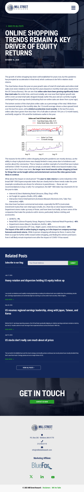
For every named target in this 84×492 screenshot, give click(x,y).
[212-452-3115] (42, 441)
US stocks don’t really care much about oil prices (29, 340)
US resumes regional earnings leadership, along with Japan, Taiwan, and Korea (41, 311)
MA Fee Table (56, 487)
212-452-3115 (42, 444)
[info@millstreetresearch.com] (42, 447)
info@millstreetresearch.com (42, 450)
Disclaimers (46, 487)
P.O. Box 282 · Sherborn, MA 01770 (42, 438)
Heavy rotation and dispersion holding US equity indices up (35, 280)
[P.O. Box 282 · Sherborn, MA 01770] (42, 435)
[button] (73, 7)
